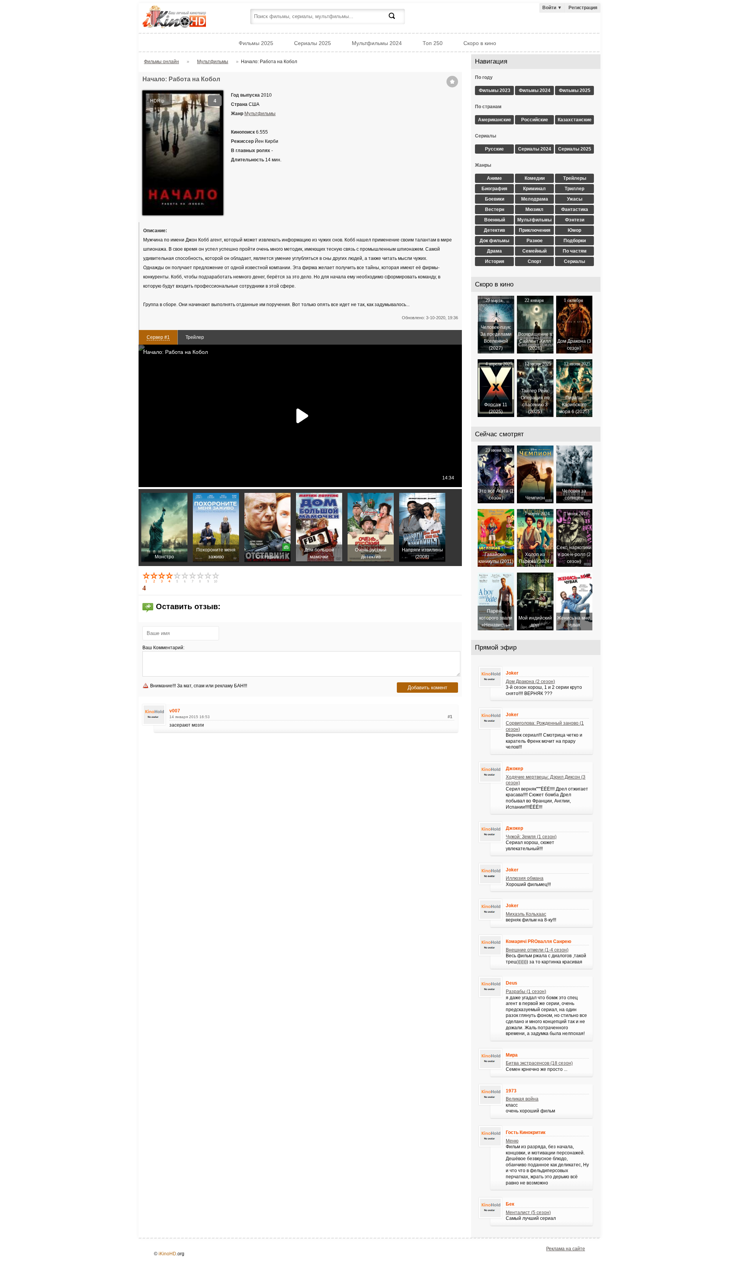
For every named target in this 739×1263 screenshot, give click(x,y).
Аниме (494, 178)
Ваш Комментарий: (163, 647)
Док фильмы (494, 240)
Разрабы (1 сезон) (526, 991)
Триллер (574, 188)
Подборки (574, 240)
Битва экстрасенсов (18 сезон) (539, 1063)
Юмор (574, 230)
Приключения (534, 230)
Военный (494, 220)
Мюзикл (534, 209)
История (494, 261)
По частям (575, 251)
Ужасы (574, 199)
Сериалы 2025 (312, 43)
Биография (494, 188)
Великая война (522, 1099)
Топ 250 (433, 43)
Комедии (535, 178)
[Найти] (396, 20)
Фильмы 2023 (494, 90)
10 (216, 577)
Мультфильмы (260, 113)
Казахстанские (575, 119)
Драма (494, 251)
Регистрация (582, 7)
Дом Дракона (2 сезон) (530, 681)
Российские (534, 119)
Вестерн (494, 209)
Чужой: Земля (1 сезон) (531, 836)
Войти (552, 7)
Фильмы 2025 (256, 43)
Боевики (494, 199)
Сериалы (574, 261)
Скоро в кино (479, 43)
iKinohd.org (184, 17)
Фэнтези (574, 220)
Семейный (534, 251)
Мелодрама (534, 199)
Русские (494, 149)
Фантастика (574, 209)
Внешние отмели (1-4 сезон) (537, 950)
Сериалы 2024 (534, 149)
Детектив (494, 230)
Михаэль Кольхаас (526, 914)
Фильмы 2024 (534, 90)
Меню (512, 1141)
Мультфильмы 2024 (377, 43)
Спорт (535, 261)
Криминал (534, 188)
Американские (494, 119)
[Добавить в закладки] (452, 81)
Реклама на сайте (565, 1248)
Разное (535, 240)
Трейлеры (574, 178)
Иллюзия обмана (524, 878)
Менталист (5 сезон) (528, 1212)
